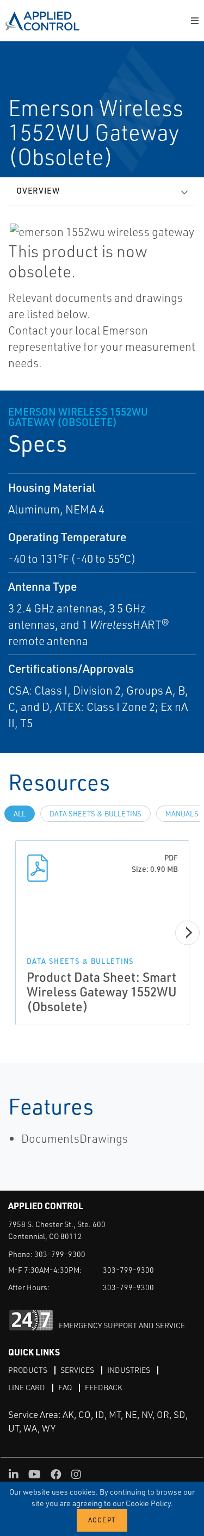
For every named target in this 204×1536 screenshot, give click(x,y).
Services (77, 1369)
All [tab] (20, 813)
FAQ (65, 1387)
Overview (38, 190)
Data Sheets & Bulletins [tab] (95, 813)
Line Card (26, 1387)
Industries (128, 1369)
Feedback (103, 1387)
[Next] (187, 932)
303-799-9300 (59, 1254)
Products (27, 1369)
